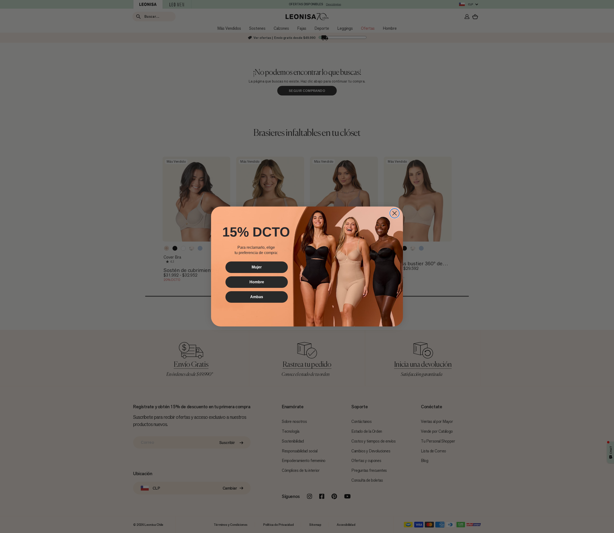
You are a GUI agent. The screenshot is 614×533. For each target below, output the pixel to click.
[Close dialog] (394, 213)
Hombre (256, 282)
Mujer (257, 267)
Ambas (256, 297)
